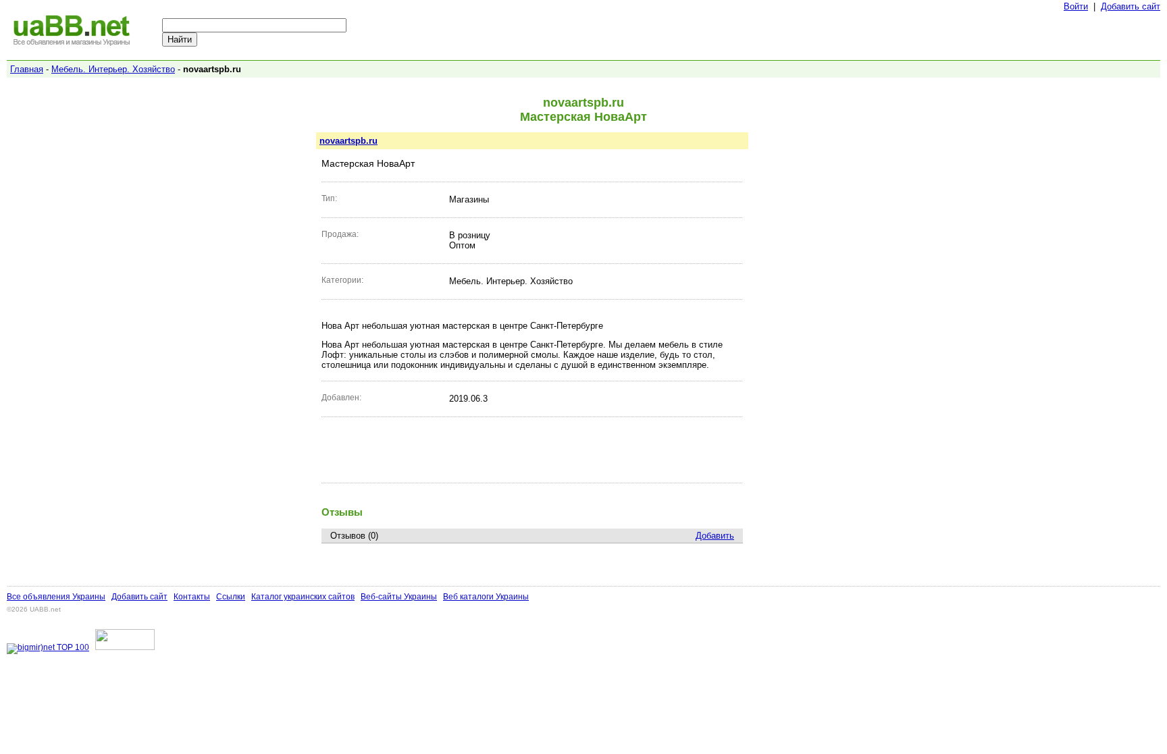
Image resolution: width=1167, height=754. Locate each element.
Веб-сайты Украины (399, 597)
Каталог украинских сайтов (303, 597)
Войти (1076, 6)
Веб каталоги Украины (486, 597)
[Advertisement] (532, 449)
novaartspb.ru (348, 141)
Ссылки (230, 597)
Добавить (715, 536)
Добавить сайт (1130, 6)
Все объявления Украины (56, 597)
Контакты (192, 597)
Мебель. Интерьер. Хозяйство (113, 69)
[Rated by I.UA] (125, 647)
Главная (26, 69)
